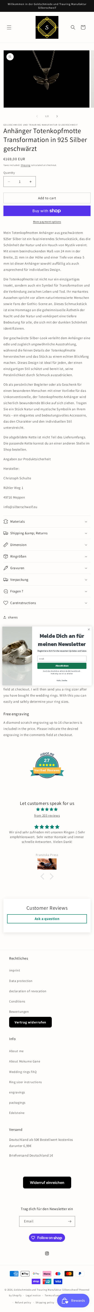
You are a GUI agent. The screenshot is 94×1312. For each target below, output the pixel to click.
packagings (17, 1102)
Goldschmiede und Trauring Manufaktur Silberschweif (46, 1289)
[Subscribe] (70, 1221)
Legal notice (33, 1295)
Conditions (17, 1001)
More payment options (47, 221)
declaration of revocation (28, 991)
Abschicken (61, 665)
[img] (47, 809)
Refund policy (23, 1302)
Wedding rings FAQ (23, 1072)
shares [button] (13, 617)
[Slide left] (37, 116)
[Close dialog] (89, 630)
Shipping (25, 165)
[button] (9, 27)
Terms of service (54, 1295)
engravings (17, 1092)
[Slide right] (57, 116)
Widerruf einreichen (47, 1182)
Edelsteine (17, 1113)
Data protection (21, 981)
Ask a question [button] (47, 918)
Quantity (9, 173)
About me (16, 1051)
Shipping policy (45, 1302)
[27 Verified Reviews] (47, 786)
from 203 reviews (47, 815)
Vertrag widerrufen (30, 1022)
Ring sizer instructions (25, 1082)
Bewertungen (19, 1012)
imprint (14, 970)
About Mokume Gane (24, 1061)
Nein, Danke (62, 680)
